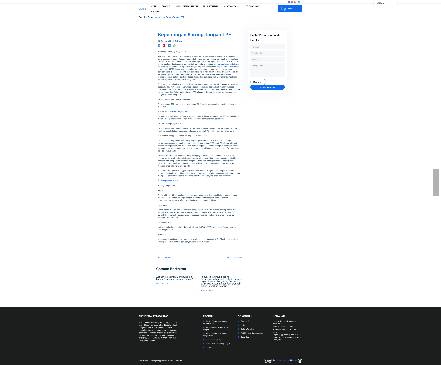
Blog (158, 283)
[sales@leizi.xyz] (295, 2)
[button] (171, 6)
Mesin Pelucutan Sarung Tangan (218, 344)
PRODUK (209, 348)
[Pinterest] (164, 45)
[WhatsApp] (174, 45)
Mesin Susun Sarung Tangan (216, 340)
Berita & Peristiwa (247, 329)
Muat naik (257, 82)
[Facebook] (289, 2)
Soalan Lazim (246, 337)
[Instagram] (292, 2)
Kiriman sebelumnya (164, 257)
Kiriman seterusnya (234, 257)
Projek (243, 325)
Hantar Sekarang (267, 87)
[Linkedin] (298, 2)
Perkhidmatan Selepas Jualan (252, 333)
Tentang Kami (246, 321)
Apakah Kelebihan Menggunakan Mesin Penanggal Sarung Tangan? (174, 277)
